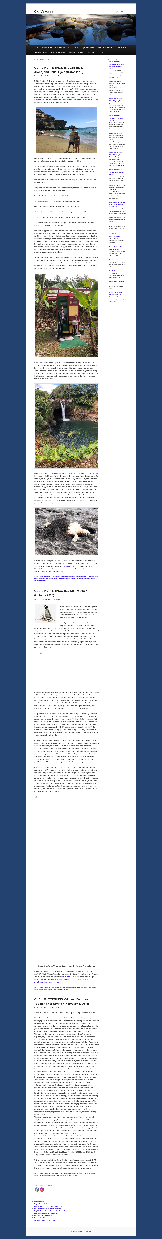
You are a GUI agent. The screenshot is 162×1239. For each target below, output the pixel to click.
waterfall (43, 580)
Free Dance (112, 260)
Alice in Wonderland (66, 1173)
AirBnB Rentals (47, 48)
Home (37, 48)
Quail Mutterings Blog (76, 52)
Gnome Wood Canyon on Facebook (46, 1218)
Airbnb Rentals (39, 1202)
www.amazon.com (69, 566)
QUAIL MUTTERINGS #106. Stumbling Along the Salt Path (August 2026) (116, 65)
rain (50, 579)
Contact (100, 52)
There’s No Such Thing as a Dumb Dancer (117, 248)
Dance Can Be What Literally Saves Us (115, 293)
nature (36, 579)
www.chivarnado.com (66, 569)
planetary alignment (45, 1175)
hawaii (86, 577)
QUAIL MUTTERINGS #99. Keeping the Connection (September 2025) (117, 187)
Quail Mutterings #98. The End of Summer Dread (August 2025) (117, 204)
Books (76, 48)
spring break (62, 579)
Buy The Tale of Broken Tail (43, 1215)
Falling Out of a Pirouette (117, 282)
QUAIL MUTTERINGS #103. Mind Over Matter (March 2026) (116, 118)
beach (58, 577)
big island (64, 577)
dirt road (66, 987)
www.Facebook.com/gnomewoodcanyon (48, 571)
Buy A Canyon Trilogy (41, 1204)
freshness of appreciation (75, 577)
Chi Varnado (44, 11)
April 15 (75, 1173)
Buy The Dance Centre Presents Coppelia (48, 1206)
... (117, 77)
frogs (88, 1173)
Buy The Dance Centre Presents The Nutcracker (50, 1211)
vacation (37, 580)
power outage (60, 1175)
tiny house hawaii (89, 579)
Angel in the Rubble (88, 48)
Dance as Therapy (115, 236)
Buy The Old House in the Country (46, 1213)
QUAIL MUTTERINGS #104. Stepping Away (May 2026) (116, 101)
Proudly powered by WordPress (81, 1231)
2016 (57, 1173)
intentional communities (84, 987)
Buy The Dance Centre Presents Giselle (47, 1208)
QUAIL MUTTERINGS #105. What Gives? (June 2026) (117, 83)
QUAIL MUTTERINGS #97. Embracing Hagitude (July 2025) (117, 219)
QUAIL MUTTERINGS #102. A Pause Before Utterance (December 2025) (116, 136)
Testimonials (91, 52)
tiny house (80, 579)
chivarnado (55, 76)
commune (59, 987)
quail (47, 579)
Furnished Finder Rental (63, 48)
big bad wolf (82, 1173)
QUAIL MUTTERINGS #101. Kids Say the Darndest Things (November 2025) (115, 156)
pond (53, 1175)
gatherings (72, 987)
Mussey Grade (93, 577)
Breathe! (112, 271)
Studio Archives (121, 48)
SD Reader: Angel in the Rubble (45, 1220)
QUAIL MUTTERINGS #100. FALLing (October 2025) (116, 172)
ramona (54, 579)
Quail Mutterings (45, 577)
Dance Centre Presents (105, 48)
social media (57, 989)
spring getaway (71, 579)
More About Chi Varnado (58, 52)
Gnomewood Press (41, 52)
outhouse (42, 579)
